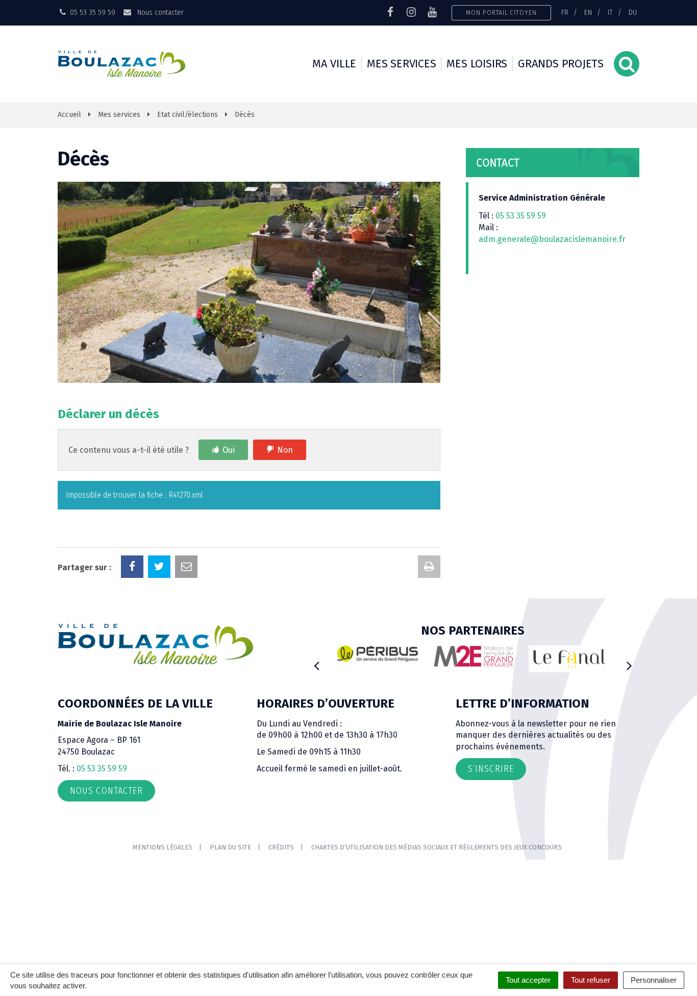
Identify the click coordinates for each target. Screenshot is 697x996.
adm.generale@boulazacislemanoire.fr (552, 239)
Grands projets (561, 63)
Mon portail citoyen (501, 12)
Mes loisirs (476, 63)
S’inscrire (491, 768)
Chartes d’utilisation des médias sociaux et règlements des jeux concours (436, 847)
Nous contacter (159, 12)
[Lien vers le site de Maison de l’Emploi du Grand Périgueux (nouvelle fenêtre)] (473, 656)
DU (633, 12)
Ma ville (334, 63)
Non (285, 450)
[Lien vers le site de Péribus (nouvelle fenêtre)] (377, 653)
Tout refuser (590, 980)
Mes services (401, 63)
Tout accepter (528, 980)
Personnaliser (654, 980)
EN (588, 12)
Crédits (281, 847)
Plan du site (230, 847)
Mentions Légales (162, 847)
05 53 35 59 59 (520, 216)
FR (564, 12)
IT (610, 12)
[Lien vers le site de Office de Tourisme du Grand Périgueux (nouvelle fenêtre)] (569, 658)
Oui (228, 450)
